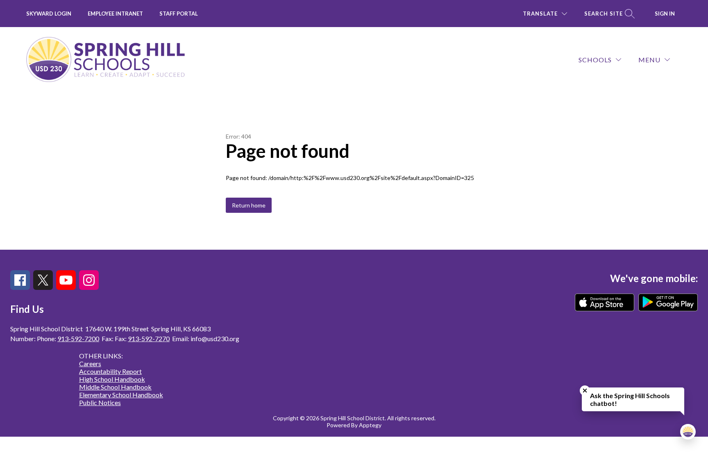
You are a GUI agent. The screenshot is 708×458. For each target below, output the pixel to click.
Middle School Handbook (115, 387)
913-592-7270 (149, 338)
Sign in (665, 13)
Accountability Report (110, 371)
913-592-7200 (78, 338)
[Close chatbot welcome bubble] (585, 390)
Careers (90, 363)
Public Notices (100, 402)
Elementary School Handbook (121, 395)
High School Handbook (112, 379)
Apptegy (370, 425)
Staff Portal (178, 13)
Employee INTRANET (115, 13)
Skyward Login (48, 13)
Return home (249, 205)
